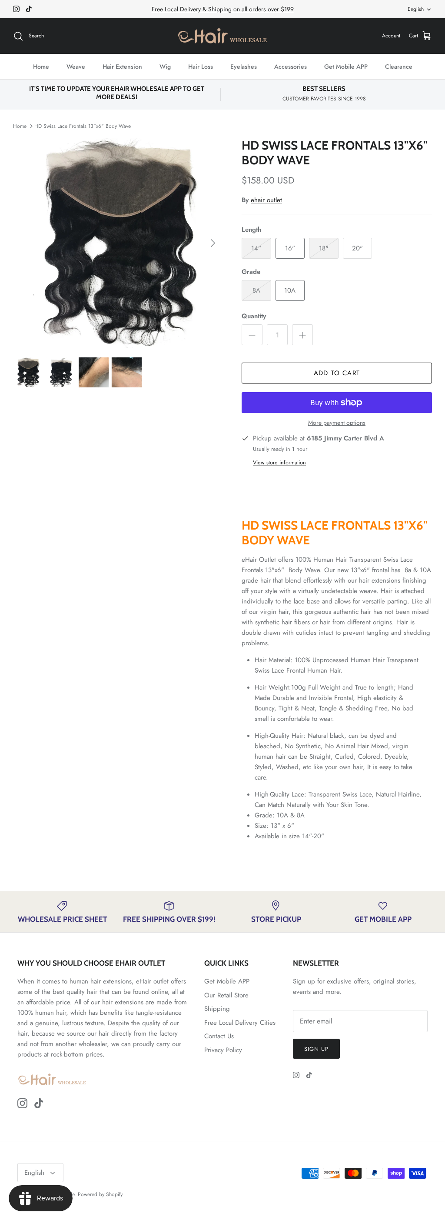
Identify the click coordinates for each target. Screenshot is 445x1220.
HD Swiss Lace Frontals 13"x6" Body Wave (82, 126)
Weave (75, 66)
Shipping (217, 1008)
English (416, 9)
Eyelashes (243, 66)
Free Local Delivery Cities (240, 1022)
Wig (165, 66)
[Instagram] (16, 9)
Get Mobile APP (346, 66)
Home (41, 66)
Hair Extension (122, 66)
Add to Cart (337, 373)
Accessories (290, 66)
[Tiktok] (29, 9)
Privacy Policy (223, 1050)
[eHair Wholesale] (222, 36)
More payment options (336, 423)
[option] (117, 243)
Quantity (254, 316)
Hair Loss (200, 66)
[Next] (212, 243)
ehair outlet (266, 200)
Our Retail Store (226, 995)
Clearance (398, 66)
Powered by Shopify (100, 1194)
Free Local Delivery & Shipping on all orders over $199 (223, 9)
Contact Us (219, 1036)
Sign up (316, 1049)
